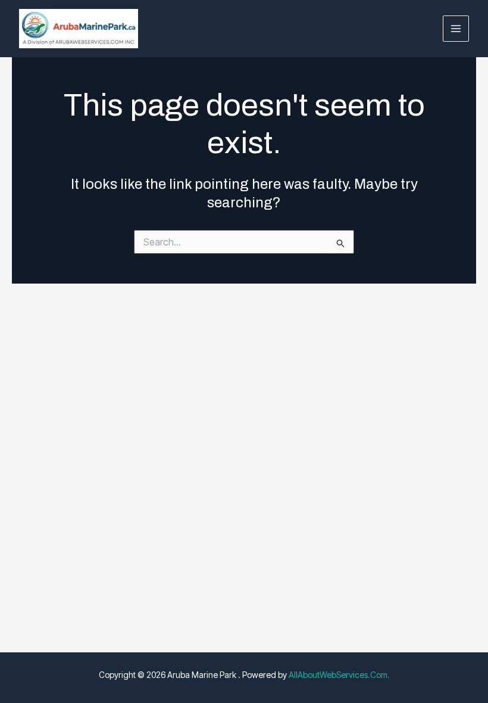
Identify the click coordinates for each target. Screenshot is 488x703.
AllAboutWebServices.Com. (339, 675)
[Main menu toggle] (456, 28)
